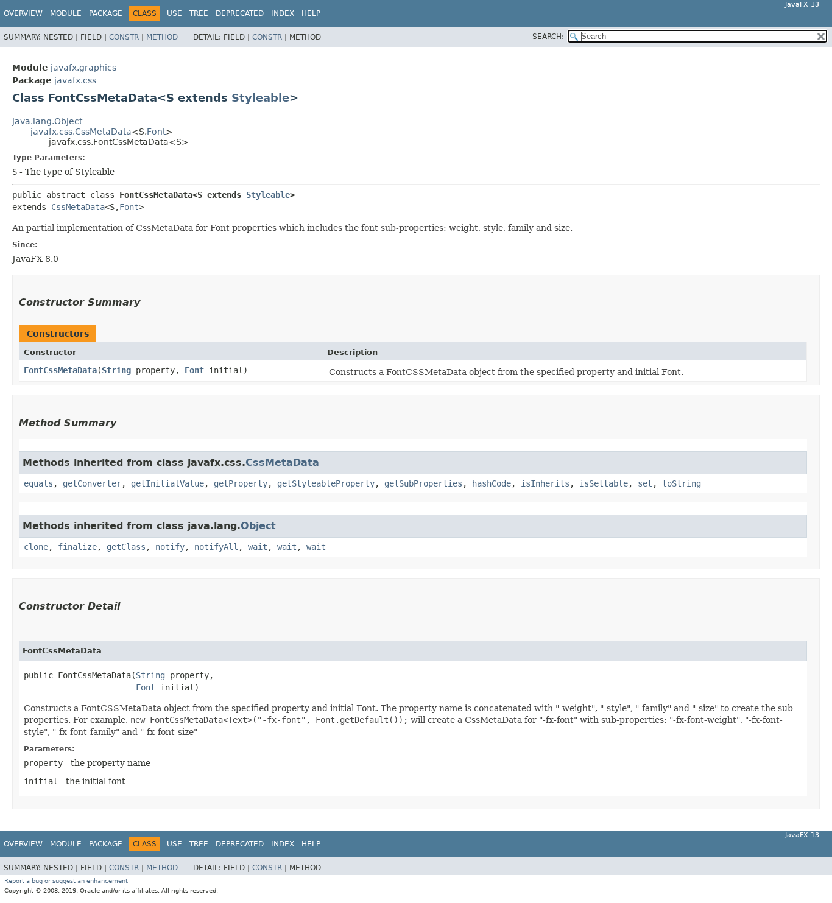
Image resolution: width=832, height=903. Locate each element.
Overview (23, 13)
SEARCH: (548, 36)
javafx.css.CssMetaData (81, 131)
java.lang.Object (47, 121)
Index (282, 13)
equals (38, 483)
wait (257, 547)
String (116, 370)
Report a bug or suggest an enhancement (66, 880)
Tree (198, 13)
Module (66, 13)
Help (310, 13)
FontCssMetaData (60, 370)
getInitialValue (167, 483)
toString (681, 483)
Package (105, 13)
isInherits (545, 483)
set (645, 483)
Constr (124, 37)
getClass (126, 547)
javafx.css (75, 80)
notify (170, 547)
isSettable (603, 483)
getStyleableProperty (326, 483)
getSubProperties (423, 483)
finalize (77, 547)
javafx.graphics (83, 67)
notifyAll (216, 547)
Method (162, 37)
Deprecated (240, 13)
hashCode (491, 483)
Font (156, 131)
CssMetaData (78, 207)
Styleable (260, 97)
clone (36, 547)
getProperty (240, 483)
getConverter (92, 483)
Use (174, 13)
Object (258, 526)
